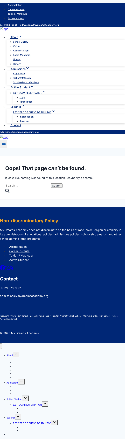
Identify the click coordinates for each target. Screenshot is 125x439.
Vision (16, 46)
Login (22, 97)
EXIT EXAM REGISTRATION (27, 404)
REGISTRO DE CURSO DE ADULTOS (32, 423)
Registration (26, 101)
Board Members (21, 55)
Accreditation (15, 5)
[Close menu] (1, 346)
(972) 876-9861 (9, 25)
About (10, 355)
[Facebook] (2, 269)
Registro (24, 121)
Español (11, 417)
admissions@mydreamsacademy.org (39, 25)
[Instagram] (11, 269)
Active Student (16, 18)
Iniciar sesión (27, 116)
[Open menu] (3, 144)
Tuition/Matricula (22, 78)
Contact (15, 125)
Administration (20, 50)
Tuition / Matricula (17, 13)
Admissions (12, 382)
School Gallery (20, 41)
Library (17, 59)
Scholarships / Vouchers (26, 82)
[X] (7, 269)
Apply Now (19, 73)
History (17, 64)
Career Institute (16, 9)
